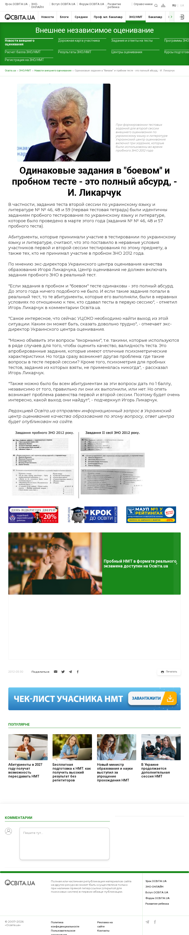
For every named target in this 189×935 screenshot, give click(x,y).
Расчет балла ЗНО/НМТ (23, 52)
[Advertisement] (94, 627)
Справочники (143, 4)
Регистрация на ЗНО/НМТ (24, 60)
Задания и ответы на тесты (132, 40)
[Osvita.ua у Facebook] (155, 922)
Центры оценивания (126, 52)
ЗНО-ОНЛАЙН (37, 6)
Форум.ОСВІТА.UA (91, 4)
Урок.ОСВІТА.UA (16, 4)
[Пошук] (156, 5)
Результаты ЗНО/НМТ (75, 52)
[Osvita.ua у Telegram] (147, 922)
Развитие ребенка (114, 6)
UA (182, 5)
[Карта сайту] (163, 5)
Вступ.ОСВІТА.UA (64, 4)
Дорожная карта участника (79, 40)
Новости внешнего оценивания (19, 42)
